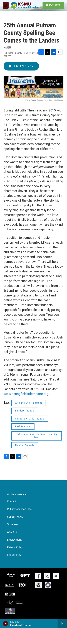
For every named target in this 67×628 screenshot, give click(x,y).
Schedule (12, 524)
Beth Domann (23, 426)
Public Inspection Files (19, 509)
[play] (5, 623)
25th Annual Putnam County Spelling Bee (36, 436)
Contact (11, 501)
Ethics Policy (14, 555)
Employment (14, 539)
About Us (12, 532)
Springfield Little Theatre (29, 418)
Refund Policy (15, 547)
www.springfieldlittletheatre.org (26, 394)
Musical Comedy (24, 445)
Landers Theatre (24, 410)
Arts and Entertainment (28, 402)
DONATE (55, 5)
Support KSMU (15, 516)
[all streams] (62, 623)
